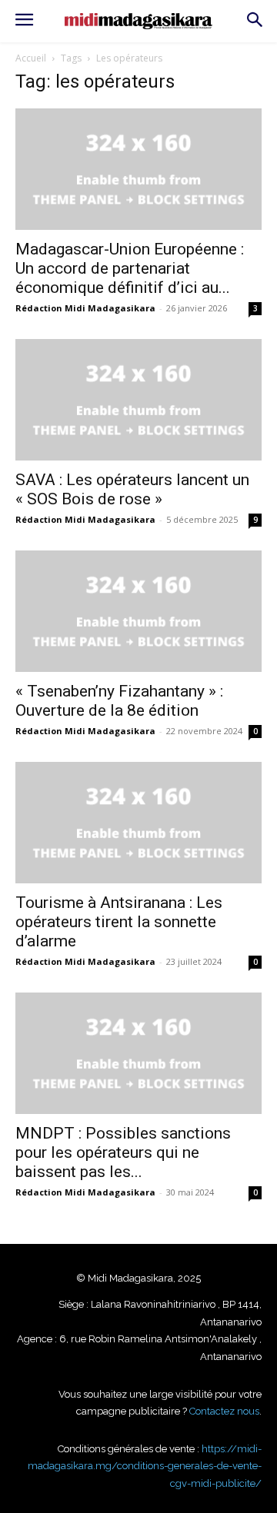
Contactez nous (224, 1411)
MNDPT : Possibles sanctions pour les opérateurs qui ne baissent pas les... (123, 1152)
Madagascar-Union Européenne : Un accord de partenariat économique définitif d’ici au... (129, 268)
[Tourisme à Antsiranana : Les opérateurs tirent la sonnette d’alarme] (138, 822)
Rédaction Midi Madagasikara (85, 308)
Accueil (30, 58)
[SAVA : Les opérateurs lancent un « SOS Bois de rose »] (138, 400)
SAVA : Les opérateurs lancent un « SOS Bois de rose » (132, 489)
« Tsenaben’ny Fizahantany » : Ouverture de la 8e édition (119, 701)
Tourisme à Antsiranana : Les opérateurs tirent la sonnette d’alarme (118, 921)
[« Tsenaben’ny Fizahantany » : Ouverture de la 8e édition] (138, 611)
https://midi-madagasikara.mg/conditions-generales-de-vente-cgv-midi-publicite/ (145, 1466)
